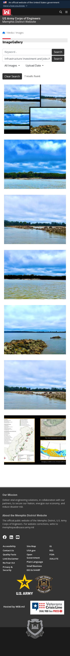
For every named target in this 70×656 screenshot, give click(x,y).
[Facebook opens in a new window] (5, 537)
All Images (11, 65)
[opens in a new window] (11, 537)
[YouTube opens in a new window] (17, 537)
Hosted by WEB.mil (14, 606)
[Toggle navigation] (65, 12)
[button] (15, 5)
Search (58, 52)
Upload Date (34, 65)
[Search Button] (59, 12)
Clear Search (12, 76)
